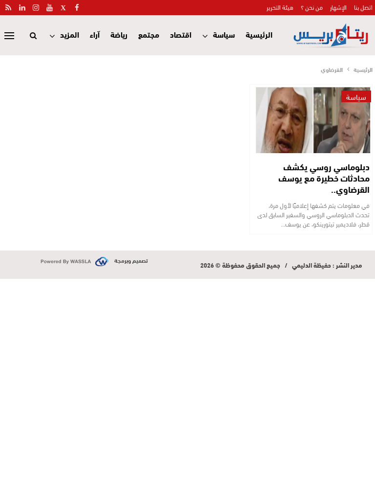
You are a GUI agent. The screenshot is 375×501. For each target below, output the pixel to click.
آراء (95, 34)
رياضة (118, 34)
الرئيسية (259, 34)
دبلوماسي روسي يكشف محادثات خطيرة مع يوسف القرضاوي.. (324, 177)
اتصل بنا (363, 7)
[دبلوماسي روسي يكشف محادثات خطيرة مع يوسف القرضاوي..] (313, 119)
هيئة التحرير (280, 7)
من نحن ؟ (312, 7)
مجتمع (148, 34)
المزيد (69, 34)
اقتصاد (180, 34)
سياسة (224, 34)
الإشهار (338, 7)
